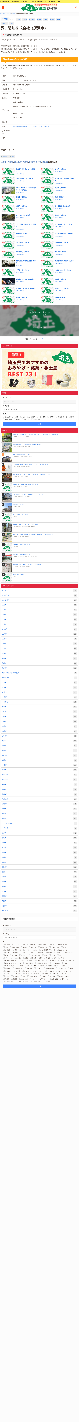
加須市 (39, 643)
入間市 (25, 19)
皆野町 (39, 838)
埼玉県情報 (39, 677)
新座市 (52, 19)
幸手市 (39, 726)
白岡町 (39, 833)
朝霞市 (39, 760)
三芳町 (14, 13)
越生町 (39, 881)
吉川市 (39, 653)
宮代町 (39, 682)
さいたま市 (39, 590)
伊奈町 (39, 629)
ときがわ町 (39, 595)
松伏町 (39, 784)
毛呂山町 (39, 799)
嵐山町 (39, 707)
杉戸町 (39, 770)
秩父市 (39, 847)
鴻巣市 (39, 906)
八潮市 (39, 639)
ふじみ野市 (39, 600)
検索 (39, 424)
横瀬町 (39, 794)
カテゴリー (7, 406)
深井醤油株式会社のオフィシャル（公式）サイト (31, 126)
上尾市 (39, 614)
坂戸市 (39, 668)
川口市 (39, 711)
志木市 (39, 19)
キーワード (7, 398)
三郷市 (39, 610)
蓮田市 (39, 867)
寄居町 (39, 687)
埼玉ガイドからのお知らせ (39, 673)
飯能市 (39, 896)
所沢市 (46, 19)
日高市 (39, 750)
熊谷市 (39, 813)
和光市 (39, 663)
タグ (4, 414)
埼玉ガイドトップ (5, 13)
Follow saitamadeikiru (48, 339)
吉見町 (39, 658)
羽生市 (39, 857)
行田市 (39, 876)
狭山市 (59, 19)
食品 (12, 23)
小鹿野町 (39, 702)
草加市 (39, 862)
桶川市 (39, 789)
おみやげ (5, 23)
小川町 (39, 697)
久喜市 (39, 624)
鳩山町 (39, 901)
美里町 (39, 852)
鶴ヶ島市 (39, 910)
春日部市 (39, 755)
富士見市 (32, 19)
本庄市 (39, 765)
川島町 (39, 716)
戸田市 (39, 736)
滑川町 (39, 809)
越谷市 (39, 886)
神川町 (39, 843)
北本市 (39, 648)
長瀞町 (39, 891)
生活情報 (39, 828)
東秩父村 (39, 779)
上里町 (39, 619)
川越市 (39, 721)
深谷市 (39, 804)
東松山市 (39, 774)
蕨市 (39, 872)
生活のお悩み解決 (39, 823)
